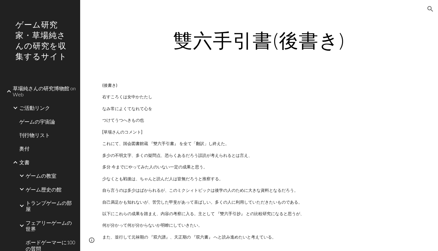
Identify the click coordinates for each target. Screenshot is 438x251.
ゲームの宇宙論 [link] (37, 121)
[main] (259, 40)
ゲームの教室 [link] (41, 176)
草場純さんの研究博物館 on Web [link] (44, 91)
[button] (430, 9)
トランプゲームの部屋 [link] (49, 206)
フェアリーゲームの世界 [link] (49, 226)
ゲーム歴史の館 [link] (44, 189)
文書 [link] (24, 162)
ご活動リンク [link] (34, 108)
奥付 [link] (24, 148)
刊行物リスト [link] (34, 135)
